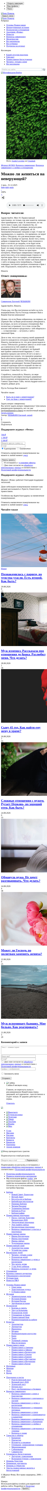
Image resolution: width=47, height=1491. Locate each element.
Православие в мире (15, 1345)
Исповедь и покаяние (21, 1442)
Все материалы (13, 41)
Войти (19, 72)
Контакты (10, 1138)
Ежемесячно (25, 449)
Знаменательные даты (21, 1296)
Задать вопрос (7, 413)
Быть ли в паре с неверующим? (20, 397)
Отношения (11, 1271)
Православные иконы (16, 1234)
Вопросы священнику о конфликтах (27, 1419)
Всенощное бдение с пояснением (26, 1459)
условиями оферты (27, 463)
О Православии (18, 1292)
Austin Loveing (17, 161)
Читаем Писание (18, 1206)
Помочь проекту (8, 460)
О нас (8, 1131)
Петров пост (17, 1387)
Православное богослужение (19, 59)
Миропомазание (18, 1447)
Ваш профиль (12, 6)
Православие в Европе (21, 1357)
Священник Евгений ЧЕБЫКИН (15, 301)
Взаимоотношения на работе (24, 1320)
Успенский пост (18, 1384)
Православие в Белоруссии (23, 1352)
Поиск (9, 9)
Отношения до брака (20, 1315)
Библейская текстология (22, 1201)
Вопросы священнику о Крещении (27, 1421)
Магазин (10, 1133)
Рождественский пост (21, 1380)
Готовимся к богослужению (18, 1454)
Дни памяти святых (20, 1225)
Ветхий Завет (17, 1197)
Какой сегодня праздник (17, 55)
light (3, 187)
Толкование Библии (20, 1208)
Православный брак (20, 1317)
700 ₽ (3, 435)
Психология (11, 1306)
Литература (16, 1326)
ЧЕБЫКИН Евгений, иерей (20, 415)
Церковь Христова (14, 1461)
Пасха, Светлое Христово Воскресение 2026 (22, 1219)
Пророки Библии (19, 1204)
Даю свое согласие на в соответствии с (19, 467)
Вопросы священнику (16, 37)
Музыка (15, 1331)
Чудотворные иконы (20, 1243)
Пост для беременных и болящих (26, 1389)
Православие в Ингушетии (23, 1359)
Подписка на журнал (15, 46)
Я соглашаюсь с (20, 463)
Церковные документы (16, 1463)
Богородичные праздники (23, 1227)
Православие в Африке (21, 1350)
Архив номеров (13, 1147)
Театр (13, 1338)
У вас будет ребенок (20, 1266)
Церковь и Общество (15, 1466)
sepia (11, 187)
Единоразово (10, 449)
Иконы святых (17, 1241)
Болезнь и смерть (19, 1308)
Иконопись (16, 1329)
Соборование (17, 1449)
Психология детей (19, 1257)
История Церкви (18, 1299)
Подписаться (32, 1160)
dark (7, 187)
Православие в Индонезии (23, 1361)
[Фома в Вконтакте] (12, 1112)
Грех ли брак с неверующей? (19, 399)
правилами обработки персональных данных (21, 1167)
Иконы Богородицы (20, 1236)
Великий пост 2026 (20, 1382)
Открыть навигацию (15, 3)
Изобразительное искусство (23, 1333)
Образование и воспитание (18, 1276)
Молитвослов (12, 39)
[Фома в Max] (9, 1126)
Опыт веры (16, 1287)
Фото (8, 1371)
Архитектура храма (20, 1248)
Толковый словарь (19, 1340)
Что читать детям (19, 1264)
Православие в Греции (21, 1354)
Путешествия (12, 1278)
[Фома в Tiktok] (10, 1119)
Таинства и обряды (14, 1435)
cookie (30, 1178)
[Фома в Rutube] (10, 1124)
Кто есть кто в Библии (21, 1199)
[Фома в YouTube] (11, 1122)
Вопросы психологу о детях (23, 1269)
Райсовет (10, 57)
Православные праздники (17, 1215)
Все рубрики (12, 44)
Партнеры (10, 1144)
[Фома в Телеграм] (11, 1117)
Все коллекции (13, 64)
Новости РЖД (12, 1280)
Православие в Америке (22, 1347)
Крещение (16, 1438)
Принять (25, 1489)
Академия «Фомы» (14, 32)
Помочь (10, 13)
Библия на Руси (18, 1211)
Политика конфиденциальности (20, 1174)
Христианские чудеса (21, 1289)
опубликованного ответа (12, 410)
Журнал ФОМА (8, 165)
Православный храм (15, 1245)
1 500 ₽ (4, 438)
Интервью (10, 1366)
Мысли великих (18, 1343)
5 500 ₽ (4, 440)
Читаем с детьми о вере (16, 62)
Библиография (17, 1213)
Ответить (10, 1103)
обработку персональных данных (17, 466)
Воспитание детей (14, 1252)
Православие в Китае (21, 1364)
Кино (13, 1336)
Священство (16, 1452)
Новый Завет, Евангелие (22, 1194)
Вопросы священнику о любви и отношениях (22, 166)
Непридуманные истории (17, 27)
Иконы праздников (19, 1239)
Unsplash (31, 161)
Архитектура (17, 1324)
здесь (25, 455)
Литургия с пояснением (22, 1456)
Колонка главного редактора (19, 1273)
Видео (9, 1373)
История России (18, 1301)
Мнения (9, 1368)
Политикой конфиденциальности (16, 470)
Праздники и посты (15, 1377)
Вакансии (10, 1142)
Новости (10, 34)
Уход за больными (19, 1310)
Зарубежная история (20, 1303)
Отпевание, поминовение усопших (27, 1445)
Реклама (10, 1135)
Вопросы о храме (19, 1433)
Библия (9, 1192)
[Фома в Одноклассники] (14, 1115)
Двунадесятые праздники (22, 1222)
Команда (10, 1140)
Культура (10, 1322)
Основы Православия (16, 25)
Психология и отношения (17, 30)
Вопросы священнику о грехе (24, 1412)
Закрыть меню (7, 16)
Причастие (16, 1440)
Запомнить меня (11, 1074)
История (10, 1294)
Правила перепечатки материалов (21, 1176)
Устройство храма (19, 1250)
